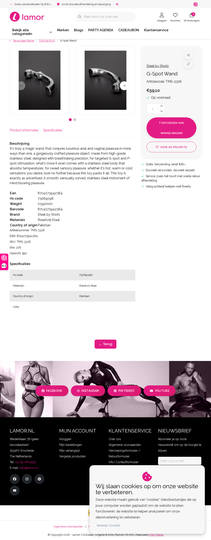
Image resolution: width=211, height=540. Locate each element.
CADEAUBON (128, 30)
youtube (162, 390)
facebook (54, 390)
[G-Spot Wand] (39, 80)
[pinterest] (39, 479)
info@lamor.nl (29, 467)
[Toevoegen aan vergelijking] (188, 64)
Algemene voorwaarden (68, 526)
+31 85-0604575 (25, 462)
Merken (63, 30)
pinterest (126, 390)
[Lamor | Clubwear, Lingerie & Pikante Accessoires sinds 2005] (27, 16)
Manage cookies (108, 525)
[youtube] (15, 490)
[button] (188, 55)
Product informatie (24, 130)
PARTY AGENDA (100, 30)
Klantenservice (156, 30)
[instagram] (27, 479)
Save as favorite (173, 147)
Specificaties (52, 130)
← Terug (105, 344)
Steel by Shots (158, 66)
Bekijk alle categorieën (22, 32)
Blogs (78, 30)
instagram (90, 390)
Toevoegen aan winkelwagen (171, 128)
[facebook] (15, 479)
